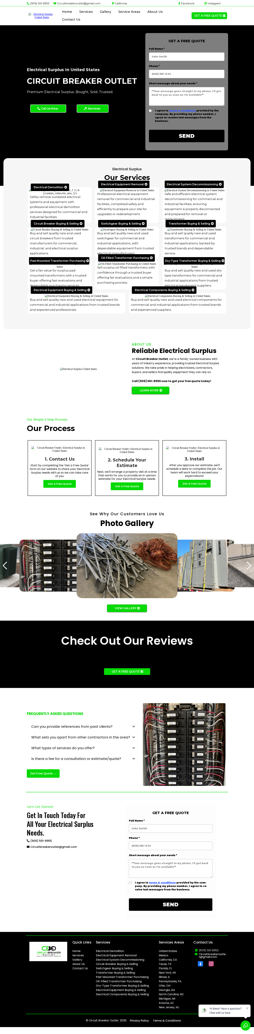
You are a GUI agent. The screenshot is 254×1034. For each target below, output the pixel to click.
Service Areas (129, 12)
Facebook (187, 3)
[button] (249, 565)
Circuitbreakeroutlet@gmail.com (78, 3)
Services (86, 12)
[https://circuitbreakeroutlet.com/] (42, 16)
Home (67, 12)
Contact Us (71, 19)
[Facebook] (200, 963)
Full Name (157, 48)
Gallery (105, 12)
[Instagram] (211, 963)
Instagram (214, 3)
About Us (155, 12)
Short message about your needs (173, 83)
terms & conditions (182, 110)
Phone (154, 66)
